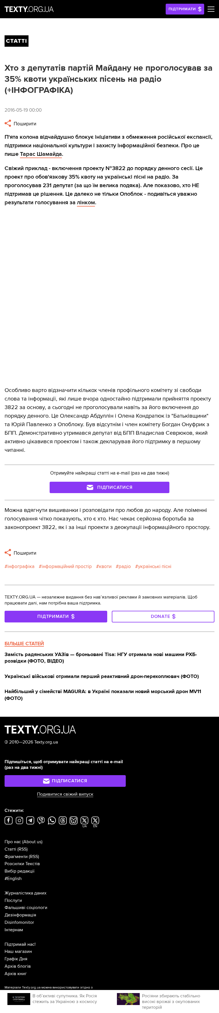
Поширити (24, 124)
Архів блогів (18, 966)
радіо (125, 566)
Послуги (13, 900)
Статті (10, 849)
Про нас (13, 842)
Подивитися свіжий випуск (65, 794)
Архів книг (16, 974)
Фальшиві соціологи (26, 907)
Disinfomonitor (19, 922)
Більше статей (24, 643)
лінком (86, 202)
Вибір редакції (20, 871)
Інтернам (14, 930)
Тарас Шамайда (41, 154)
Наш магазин (18, 951)
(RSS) (22, 849)
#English (13, 878)
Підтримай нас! (20, 944)
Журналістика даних (25, 893)
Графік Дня (16, 959)
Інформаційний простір (67, 566)
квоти (105, 566)
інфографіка (21, 566)
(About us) (32, 842)
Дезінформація (20, 915)
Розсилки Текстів (22, 864)
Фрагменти (16, 856)
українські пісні (154, 566)
